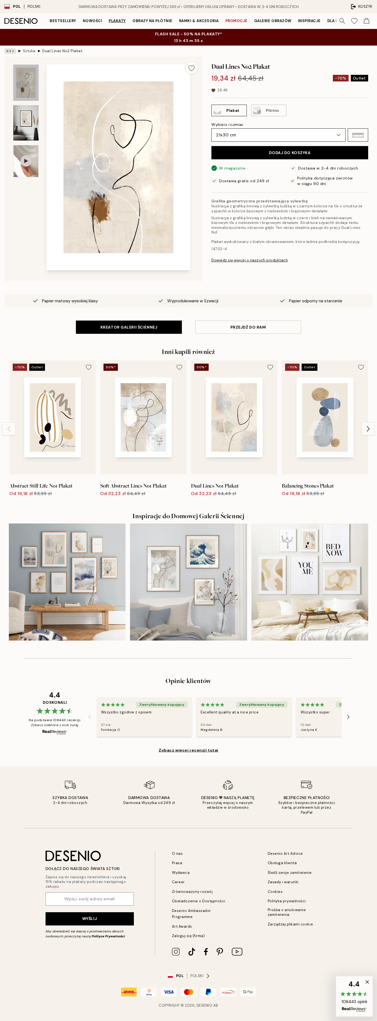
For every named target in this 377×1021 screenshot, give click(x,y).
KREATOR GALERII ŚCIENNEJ (128, 327)
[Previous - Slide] (8, 428)
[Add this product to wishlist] (191, 67)
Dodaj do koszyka (290, 152)
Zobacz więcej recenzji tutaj (188, 750)
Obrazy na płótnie (152, 20)
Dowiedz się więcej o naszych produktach (249, 260)
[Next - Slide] (368, 428)
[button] (358, 135)
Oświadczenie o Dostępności (199, 901)
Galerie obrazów (272, 20)
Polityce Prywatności (108, 936)
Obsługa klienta (282, 863)
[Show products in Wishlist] (354, 21)
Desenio (205, 1005)
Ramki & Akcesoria (199, 20)
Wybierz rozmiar (227, 124)
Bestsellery (63, 20)
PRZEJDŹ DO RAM (248, 327)
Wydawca (181, 872)
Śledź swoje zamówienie (290, 872)
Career (178, 882)
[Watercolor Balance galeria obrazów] (67, 581)
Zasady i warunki (283, 882)
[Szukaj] (342, 21)
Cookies (275, 891)
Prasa (177, 863)
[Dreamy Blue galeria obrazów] (188, 581)
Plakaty (117, 20)
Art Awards (182, 926)
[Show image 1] (26, 83)
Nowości (92, 20)
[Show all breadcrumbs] (10, 51)
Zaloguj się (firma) (188, 935)
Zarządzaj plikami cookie (290, 924)
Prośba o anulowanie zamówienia (287, 912)
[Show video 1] (26, 161)
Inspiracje (309, 20)
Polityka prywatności (287, 901)
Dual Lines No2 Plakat (62, 51)
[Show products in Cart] (366, 21)
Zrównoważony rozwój (192, 891)
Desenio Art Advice (285, 853)
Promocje (236, 20)
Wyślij (89, 918)
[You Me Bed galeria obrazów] (309, 581)
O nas (177, 853)
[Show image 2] (26, 122)
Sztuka (29, 51)
